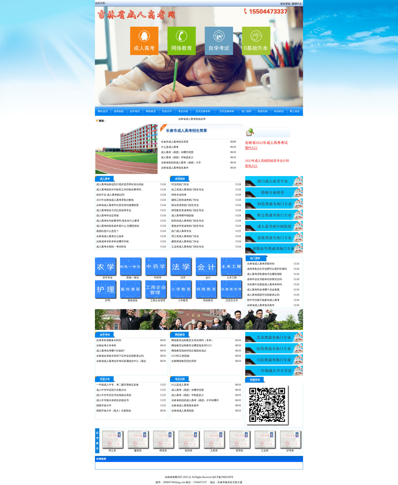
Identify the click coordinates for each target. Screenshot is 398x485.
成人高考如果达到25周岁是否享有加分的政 (120, 184)
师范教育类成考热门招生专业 (187, 210)
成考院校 (180, 178)
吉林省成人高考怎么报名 (110, 236)
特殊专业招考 (178, 194)
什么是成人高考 (169, 147)
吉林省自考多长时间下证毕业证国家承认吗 (120, 355)
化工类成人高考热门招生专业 (187, 189)
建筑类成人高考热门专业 (185, 241)
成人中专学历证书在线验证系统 (113, 395)
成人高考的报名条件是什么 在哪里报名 (117, 225)
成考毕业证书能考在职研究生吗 (264, 279)
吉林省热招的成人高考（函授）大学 (181, 162)
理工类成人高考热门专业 (185, 236)
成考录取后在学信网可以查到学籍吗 (267, 268)
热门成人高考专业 (181, 231)
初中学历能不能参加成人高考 (263, 300)
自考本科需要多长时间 (108, 340)
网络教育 (180, 334)
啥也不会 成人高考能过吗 (110, 194)
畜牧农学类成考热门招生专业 (187, 225)
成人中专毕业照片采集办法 (111, 389)
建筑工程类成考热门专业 (185, 199)
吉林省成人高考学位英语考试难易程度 (117, 205)
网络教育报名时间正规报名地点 (188, 350)
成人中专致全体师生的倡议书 (112, 400)
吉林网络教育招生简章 (183, 361)
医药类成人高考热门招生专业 (187, 220)
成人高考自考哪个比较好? (110, 350)
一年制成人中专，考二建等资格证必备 (117, 384)
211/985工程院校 (180, 355)
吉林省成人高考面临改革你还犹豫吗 (195, 119)
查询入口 (251, 166)
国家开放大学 (103, 405)
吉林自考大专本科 (106, 345)
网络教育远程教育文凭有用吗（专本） (192, 340)
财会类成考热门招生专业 (185, 205)
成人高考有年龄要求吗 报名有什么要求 (117, 220)
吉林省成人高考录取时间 (260, 263)
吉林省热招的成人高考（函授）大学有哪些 (195, 400)
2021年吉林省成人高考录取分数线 (115, 199)
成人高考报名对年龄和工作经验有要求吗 (118, 189)
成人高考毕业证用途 (107, 215)
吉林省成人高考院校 (182, 410)
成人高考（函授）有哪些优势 (177, 152)
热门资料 (255, 258)
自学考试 (105, 334)
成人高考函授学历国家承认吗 (263, 294)
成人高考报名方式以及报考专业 (113, 210)
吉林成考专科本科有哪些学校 (112, 241)
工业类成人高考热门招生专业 (187, 246)
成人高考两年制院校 (182, 215)
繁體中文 (297, 3)
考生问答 (180, 379)
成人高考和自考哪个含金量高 (263, 289)
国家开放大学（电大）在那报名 (113, 410)
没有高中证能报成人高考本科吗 (264, 284)
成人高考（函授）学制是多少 (177, 157)
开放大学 (105, 379)
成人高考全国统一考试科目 (111, 246)
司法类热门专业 (180, 184)
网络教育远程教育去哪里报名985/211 (191, 345)
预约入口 (251, 147)
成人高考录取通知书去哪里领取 (264, 274)
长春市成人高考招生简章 (186, 131)
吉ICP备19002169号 (222, 477)
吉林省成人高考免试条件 (260, 305)
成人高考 (105, 178)
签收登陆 (285, 3)
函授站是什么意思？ (107, 231)
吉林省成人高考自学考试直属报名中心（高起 (121, 361)
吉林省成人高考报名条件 (174, 167)
